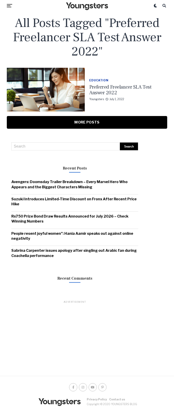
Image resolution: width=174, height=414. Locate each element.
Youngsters (96, 99)
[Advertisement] (75, 335)
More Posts (86, 122)
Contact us (117, 399)
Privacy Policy (97, 399)
